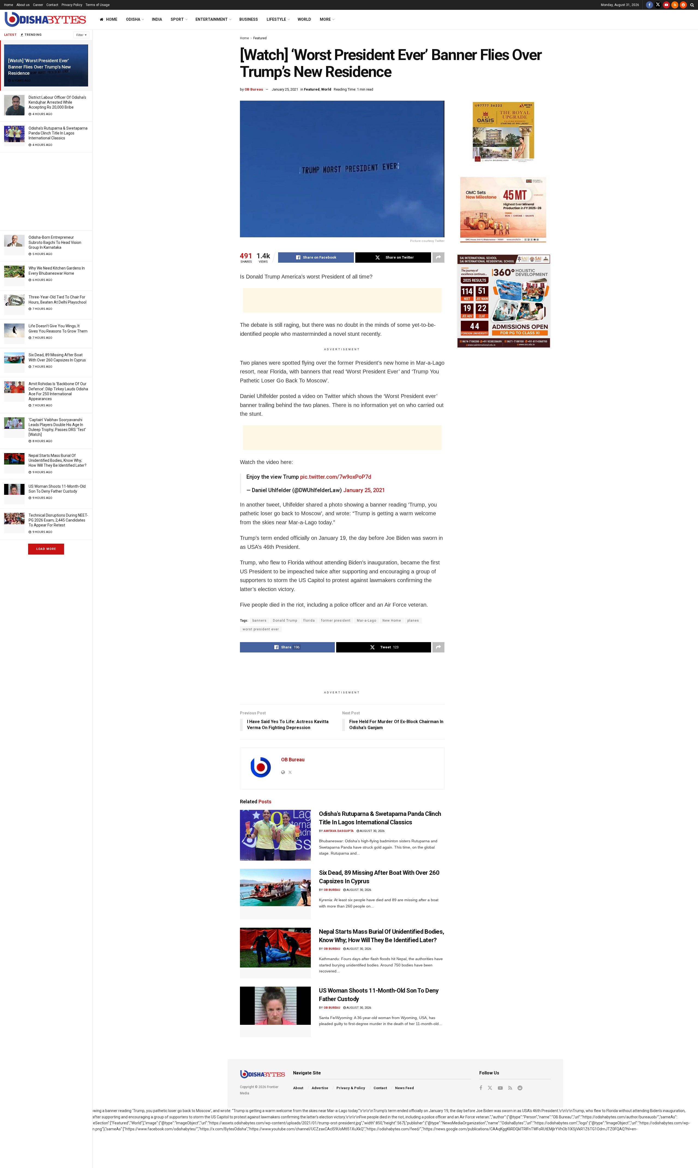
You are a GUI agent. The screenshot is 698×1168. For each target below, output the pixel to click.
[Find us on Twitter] (657, 5)
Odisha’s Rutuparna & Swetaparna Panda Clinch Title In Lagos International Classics (58, 133)
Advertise (320, 1088)
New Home (392, 620)
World (304, 19)
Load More (46, 549)
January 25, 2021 (285, 89)
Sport (177, 19)
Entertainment (211, 19)
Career (38, 5)
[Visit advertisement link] (504, 133)
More (325, 19)
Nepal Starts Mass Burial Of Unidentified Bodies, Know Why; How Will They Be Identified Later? (57, 460)
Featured (260, 38)
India (157, 19)
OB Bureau (254, 89)
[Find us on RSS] (674, 5)
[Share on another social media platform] (438, 257)
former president (336, 620)
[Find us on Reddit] (683, 5)
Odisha (133, 19)
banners (259, 620)
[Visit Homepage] (45, 19)
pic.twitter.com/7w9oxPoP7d (335, 477)
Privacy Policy (72, 5)
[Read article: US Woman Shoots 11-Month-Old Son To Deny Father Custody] (275, 1012)
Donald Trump (285, 620)
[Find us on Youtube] (666, 5)
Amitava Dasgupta (339, 831)
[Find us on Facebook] (649, 5)
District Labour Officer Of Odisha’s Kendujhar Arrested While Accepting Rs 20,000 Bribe (57, 102)
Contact (52, 5)
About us (23, 5)
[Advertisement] (46, 191)
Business (248, 19)
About (298, 1088)
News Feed (404, 1088)
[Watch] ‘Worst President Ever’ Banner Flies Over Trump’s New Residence (39, 67)
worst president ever (261, 629)
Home (8, 5)
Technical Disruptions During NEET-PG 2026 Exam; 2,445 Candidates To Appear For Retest (58, 520)
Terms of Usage (98, 5)
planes (413, 620)
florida (309, 620)
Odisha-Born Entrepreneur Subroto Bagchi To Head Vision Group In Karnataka (55, 242)
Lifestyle (276, 19)
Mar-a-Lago (366, 620)
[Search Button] (692, 5)
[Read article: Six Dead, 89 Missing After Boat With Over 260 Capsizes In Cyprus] (275, 894)
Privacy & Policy (350, 1088)
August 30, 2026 (371, 831)
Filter (79, 35)
